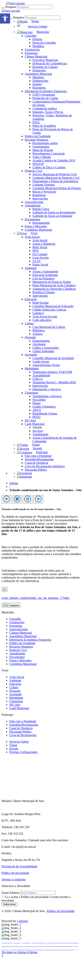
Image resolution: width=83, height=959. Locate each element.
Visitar (13, 745)
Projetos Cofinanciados (23, 752)
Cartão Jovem (40, 361)
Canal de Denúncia (36, 462)
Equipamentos (41, 340)
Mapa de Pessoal (42, 150)
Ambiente (31, 268)
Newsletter (39, 399)
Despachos (39, 70)
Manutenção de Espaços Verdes (51, 281)
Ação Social (32, 236)
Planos (36, 403)
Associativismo (34, 202)
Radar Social (40, 264)
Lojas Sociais (40, 257)
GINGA (37, 378)
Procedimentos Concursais (48, 153)
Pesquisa (10, 6)
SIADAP (38, 164)
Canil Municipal (34, 424)
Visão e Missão (41, 157)
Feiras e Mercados (36, 226)
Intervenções (40, 198)
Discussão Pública (36, 469)
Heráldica (38, 46)
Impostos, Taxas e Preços (47, 112)
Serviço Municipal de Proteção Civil (54, 174)
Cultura (29, 323)
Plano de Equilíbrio (44, 125)
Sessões (37, 84)
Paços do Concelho (44, 42)
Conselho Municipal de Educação (53, 306)
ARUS (36, 410)
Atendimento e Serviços (47, 396)
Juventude (31, 354)
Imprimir (14, 605)
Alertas (13, 483)
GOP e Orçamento (43, 94)
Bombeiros (39, 195)
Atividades (39, 344)
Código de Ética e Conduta (48, 167)
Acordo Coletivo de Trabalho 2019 (53, 160)
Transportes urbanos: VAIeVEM (52, 372)
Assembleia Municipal (38, 73)
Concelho (30, 35)
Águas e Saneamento (45, 271)
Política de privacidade (15, 873)
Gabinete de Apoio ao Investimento (53, 212)
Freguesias (31, 53)
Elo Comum (39, 254)
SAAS (36, 261)
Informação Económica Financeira (46, 91)
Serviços (37, 430)
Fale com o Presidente (38, 455)
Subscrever (9, 904)
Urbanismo (31, 392)
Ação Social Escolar (44, 316)
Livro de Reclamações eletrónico (45, 466)
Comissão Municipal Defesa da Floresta (56, 188)
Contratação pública (44, 108)
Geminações (32, 49)
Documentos (32, 219)
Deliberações (40, 80)
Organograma (40, 146)
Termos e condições (14, 879)
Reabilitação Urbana (44, 413)
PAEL (36, 122)
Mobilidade (32, 368)
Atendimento (33, 205)
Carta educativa (41, 320)
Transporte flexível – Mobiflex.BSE (54, 382)
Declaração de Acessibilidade (19, 866)
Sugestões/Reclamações (39, 459)
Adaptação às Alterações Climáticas (54, 288)
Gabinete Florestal (43, 184)
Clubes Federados (43, 351)
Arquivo (37, 333)
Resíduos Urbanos (43, 292)
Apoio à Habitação (43, 243)
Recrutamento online (45, 143)
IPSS (35, 250)
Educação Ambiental (45, 275)
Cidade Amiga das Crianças (49, 309)
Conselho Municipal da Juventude (53, 358)
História (37, 39)
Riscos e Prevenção (44, 191)
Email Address (10, 892)
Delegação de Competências (49, 63)
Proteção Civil (33, 170)
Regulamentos (41, 222)
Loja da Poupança (43, 278)
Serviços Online (19, 741)
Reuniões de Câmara (45, 67)
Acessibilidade (41, 375)
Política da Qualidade (38, 136)
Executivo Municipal (45, 60)
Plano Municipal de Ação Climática (54, 285)
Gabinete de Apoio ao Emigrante (52, 215)
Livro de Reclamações (22, 735)
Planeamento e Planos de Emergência (55, 181)
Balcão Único (40, 209)
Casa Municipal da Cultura (48, 327)
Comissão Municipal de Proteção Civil (55, 177)
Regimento (39, 87)
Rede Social (39, 247)
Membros (38, 77)
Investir (13, 748)
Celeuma (22, 921)
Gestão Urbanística (44, 406)
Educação (31, 299)
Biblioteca (38, 330)
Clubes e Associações (45, 347)
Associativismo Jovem (46, 365)
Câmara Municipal (36, 56)
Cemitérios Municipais (38, 229)
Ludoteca (38, 313)
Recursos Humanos (36, 139)
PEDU (36, 417)
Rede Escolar (40, 302)
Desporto (30, 337)
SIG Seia (30, 420)
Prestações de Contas (45, 98)
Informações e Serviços (46, 389)
